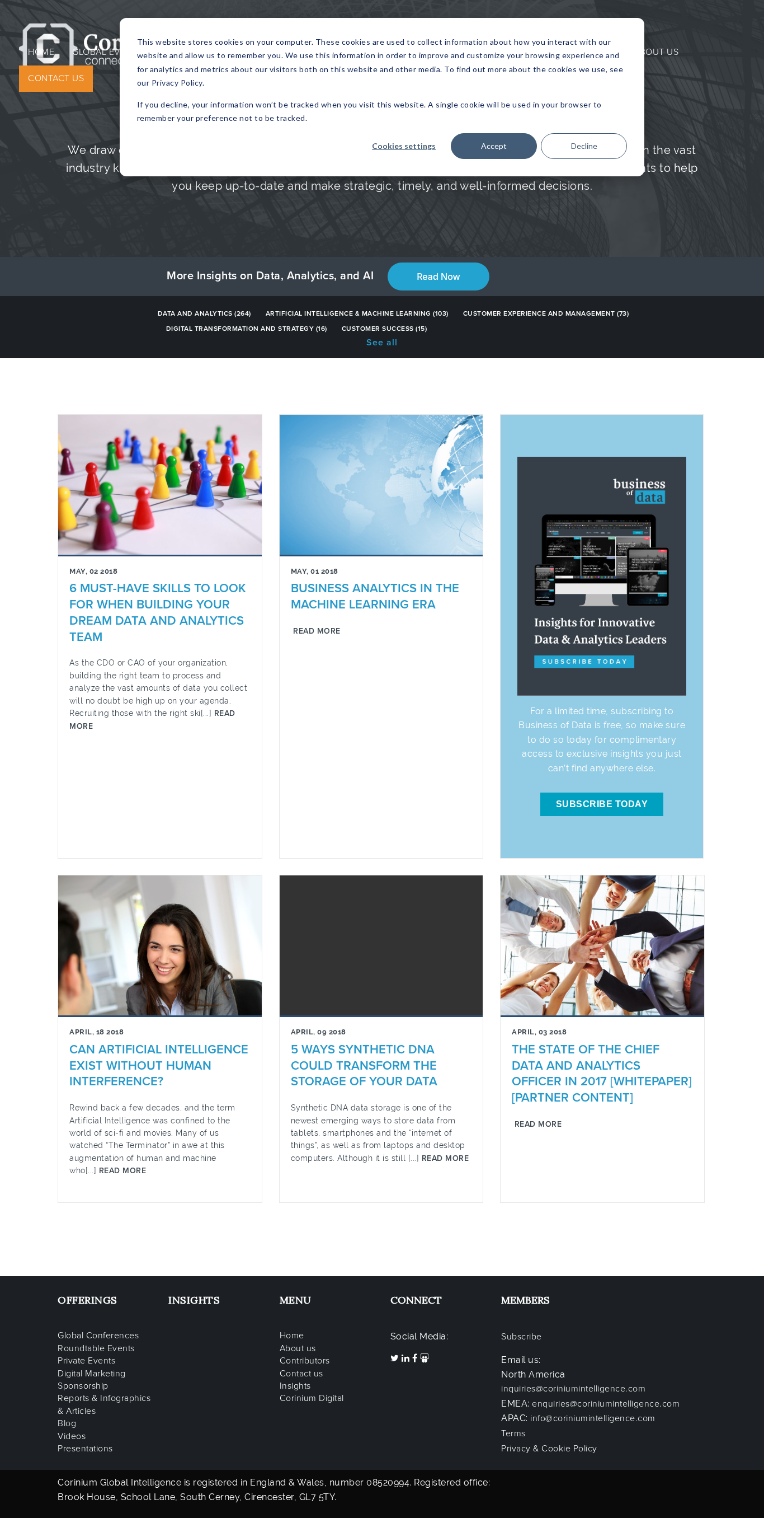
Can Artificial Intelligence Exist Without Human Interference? (158, 1065)
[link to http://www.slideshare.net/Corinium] (425, 1358)
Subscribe (521, 1336)
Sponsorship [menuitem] (83, 1386)
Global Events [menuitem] (107, 52)
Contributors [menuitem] (305, 1360)
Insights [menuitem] (295, 1386)
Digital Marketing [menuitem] (92, 1373)
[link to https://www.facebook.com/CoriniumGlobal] (416, 1358)
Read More (316, 631)
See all (382, 342)
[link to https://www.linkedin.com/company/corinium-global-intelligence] (407, 1358)
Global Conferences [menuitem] (98, 1335)
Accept (494, 146)
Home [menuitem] (41, 52)
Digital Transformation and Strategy (246, 328)
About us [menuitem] (298, 1348)
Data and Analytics (204, 313)
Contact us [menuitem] (301, 1373)
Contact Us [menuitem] (56, 78)
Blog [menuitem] (67, 1423)
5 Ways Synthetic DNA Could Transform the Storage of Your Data (364, 1065)
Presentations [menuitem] (85, 1448)
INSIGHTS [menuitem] (194, 1300)
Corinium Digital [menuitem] (312, 1398)
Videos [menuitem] (72, 1436)
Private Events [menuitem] (86, 1360)
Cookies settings (404, 146)
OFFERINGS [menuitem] (87, 1300)
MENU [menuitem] (296, 1300)
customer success (384, 328)
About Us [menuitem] (656, 52)
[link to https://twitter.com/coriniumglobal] (396, 1358)
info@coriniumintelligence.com (592, 1418)
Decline (584, 146)
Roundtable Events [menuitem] (96, 1348)
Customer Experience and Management (546, 313)
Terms (513, 1433)
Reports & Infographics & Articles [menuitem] (104, 1404)
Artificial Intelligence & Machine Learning (357, 313)
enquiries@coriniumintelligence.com (606, 1403)
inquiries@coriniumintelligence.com (573, 1388)
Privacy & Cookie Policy (549, 1448)
